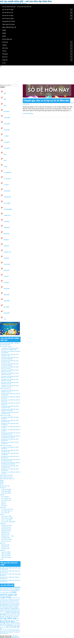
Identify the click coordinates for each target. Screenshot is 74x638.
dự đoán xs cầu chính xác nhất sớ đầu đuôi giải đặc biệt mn (10, 463)
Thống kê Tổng (6, 258)
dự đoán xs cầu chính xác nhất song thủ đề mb (10, 406)
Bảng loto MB (5, 545)
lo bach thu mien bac (10, 616)
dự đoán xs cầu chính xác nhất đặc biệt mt (10, 424)
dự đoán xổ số (11, 605)
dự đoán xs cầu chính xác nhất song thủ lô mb (10, 413)
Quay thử (5, 60)
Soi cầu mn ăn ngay (7, 18)
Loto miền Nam (6, 282)
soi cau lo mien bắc (6, 625)
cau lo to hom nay (11, 589)
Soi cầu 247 (2, 627)
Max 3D (5, 154)
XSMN (4, 33)
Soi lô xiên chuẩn (14, 630)
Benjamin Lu (15, 637)
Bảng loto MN (5, 548)
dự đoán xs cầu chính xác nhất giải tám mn (10, 457)
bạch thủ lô (3, 588)
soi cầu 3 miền (16, 625)
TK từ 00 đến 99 (6, 270)
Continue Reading (28, 113)
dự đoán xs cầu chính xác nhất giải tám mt (10, 439)
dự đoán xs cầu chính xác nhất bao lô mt (10, 417)
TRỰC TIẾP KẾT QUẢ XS (9, 27)
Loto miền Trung (6, 288)
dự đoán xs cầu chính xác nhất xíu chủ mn (10, 469)
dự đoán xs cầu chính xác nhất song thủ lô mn (10, 466)
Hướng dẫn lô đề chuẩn (8, 21)
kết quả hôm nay (7, 39)
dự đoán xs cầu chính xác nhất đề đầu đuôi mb (10, 394)
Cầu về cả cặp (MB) (7, 203)
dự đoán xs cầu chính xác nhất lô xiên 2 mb (10, 397)
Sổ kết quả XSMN (7, 123)
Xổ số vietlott (5, 496)
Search (2, 87)
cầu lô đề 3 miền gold (8, 599)
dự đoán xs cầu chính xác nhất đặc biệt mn (10, 454)
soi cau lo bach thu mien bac (13, 623)
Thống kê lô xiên (6, 227)
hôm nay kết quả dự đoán (10, 614)
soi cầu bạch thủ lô (10, 628)
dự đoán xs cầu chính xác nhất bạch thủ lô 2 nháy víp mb (10, 348)
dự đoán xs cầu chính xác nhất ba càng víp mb (10, 352)
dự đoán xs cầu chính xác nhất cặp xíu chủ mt (10, 421)
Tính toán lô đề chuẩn (8, 24)
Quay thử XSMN (6, 300)
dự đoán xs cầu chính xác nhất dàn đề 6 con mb (10, 370)
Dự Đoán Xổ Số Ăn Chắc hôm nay (9, 600)
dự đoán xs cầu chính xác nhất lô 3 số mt (10, 427)
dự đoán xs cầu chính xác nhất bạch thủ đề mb (10, 355)
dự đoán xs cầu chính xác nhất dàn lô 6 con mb (10, 386)
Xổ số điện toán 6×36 (7, 509)
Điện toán (5, 48)
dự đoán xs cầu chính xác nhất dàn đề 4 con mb (10, 367)
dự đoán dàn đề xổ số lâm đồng (14, 603)
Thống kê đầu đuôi (7, 215)
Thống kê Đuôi (6, 245)
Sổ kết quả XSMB (7, 117)
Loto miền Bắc (6, 276)
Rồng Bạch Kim (7, 622)
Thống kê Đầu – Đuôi (7, 536)
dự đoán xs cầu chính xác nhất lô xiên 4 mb (10, 403)
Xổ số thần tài (6, 184)
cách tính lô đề (7, 592)
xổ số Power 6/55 (7, 148)
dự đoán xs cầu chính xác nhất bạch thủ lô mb (10, 361)
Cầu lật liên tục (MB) (7, 518)
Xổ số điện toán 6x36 (7, 172)
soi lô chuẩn (7, 630)
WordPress (15, 636)
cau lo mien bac (4, 589)
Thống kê (5, 54)
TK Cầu (4, 51)
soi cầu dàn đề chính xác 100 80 (8, 629)
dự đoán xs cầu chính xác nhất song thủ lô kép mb (10, 409)
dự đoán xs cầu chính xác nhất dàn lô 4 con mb (10, 383)
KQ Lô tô (4, 57)
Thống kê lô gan (6, 221)
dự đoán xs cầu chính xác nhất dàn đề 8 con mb (10, 373)
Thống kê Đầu (6, 239)
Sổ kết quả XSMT (7, 129)
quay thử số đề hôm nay (15, 620)
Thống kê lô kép (6, 233)
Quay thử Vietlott (7, 313)
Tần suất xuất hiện (7, 264)
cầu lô (2, 599)
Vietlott (4, 45)
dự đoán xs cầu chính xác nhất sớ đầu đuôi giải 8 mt (10, 433)
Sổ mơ (5, 319)
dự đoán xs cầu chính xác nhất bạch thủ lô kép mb (10, 358)
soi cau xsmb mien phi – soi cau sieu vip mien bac (16, 6)
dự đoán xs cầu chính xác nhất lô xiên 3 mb (10, 400)
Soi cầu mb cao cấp (7, 12)
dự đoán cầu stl (12, 601)
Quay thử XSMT (5, 555)
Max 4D (5, 160)
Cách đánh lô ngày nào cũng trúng (8, 594)
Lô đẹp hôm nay (8, 618)
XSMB (4, 30)
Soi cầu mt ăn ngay (7, 15)
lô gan (17, 616)
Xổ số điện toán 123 (7, 178)
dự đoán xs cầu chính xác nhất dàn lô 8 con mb (10, 391)
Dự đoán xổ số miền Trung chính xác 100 (9, 609)
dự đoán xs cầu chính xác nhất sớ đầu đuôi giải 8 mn (10, 460)
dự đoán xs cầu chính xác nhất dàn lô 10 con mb (10, 380)
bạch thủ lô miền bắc (13, 588)
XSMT (4, 36)
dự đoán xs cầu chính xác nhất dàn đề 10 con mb (10, 377)
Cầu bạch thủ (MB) (7, 190)
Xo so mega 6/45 (7, 142)
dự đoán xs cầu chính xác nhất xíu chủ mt (10, 442)
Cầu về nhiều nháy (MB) (8, 209)
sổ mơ (4, 63)
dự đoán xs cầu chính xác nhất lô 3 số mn (10, 430)
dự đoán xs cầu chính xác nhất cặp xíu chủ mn (10, 450)
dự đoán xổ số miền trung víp (10, 610)
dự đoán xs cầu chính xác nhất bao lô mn (10, 447)
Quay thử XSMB (6, 294)
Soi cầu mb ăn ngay (7, 9)
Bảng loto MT (5, 546)
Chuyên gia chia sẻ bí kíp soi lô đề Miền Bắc (46, 100)
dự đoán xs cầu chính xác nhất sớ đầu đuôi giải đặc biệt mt (10, 436)
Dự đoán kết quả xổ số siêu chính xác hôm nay (9, 604)
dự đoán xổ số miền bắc (10, 608)
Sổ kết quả (5, 42)
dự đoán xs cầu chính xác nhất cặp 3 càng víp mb (10, 364)
